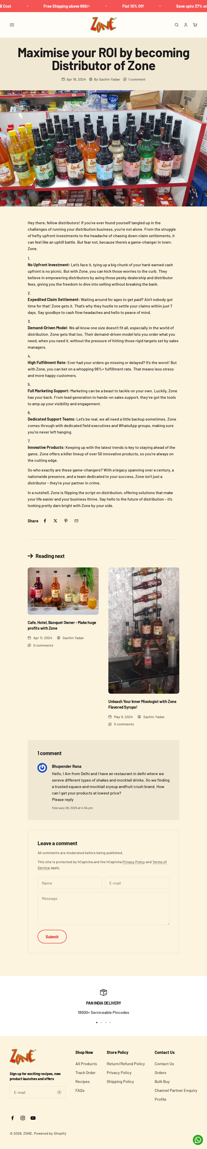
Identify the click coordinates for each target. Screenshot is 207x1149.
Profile (160, 1099)
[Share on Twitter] (55, 521)
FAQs (79, 1090)
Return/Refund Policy (126, 1063)
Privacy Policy (134, 862)
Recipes (82, 1081)
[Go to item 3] (105, 1022)
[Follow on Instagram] (22, 1118)
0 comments (43, 645)
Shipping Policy (120, 1081)
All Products (86, 1063)
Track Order (85, 1072)
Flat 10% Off (113, 6)
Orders (160, 1072)
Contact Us (164, 1063)
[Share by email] (76, 521)
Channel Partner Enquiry (176, 1090)
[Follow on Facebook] (12, 1118)
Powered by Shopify (50, 1133)
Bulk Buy (162, 1081)
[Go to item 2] (101, 1022)
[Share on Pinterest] (66, 521)
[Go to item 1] (96, 1022)
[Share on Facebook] (45, 521)
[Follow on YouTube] (33, 1118)
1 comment (137, 79)
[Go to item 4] (110, 1022)
